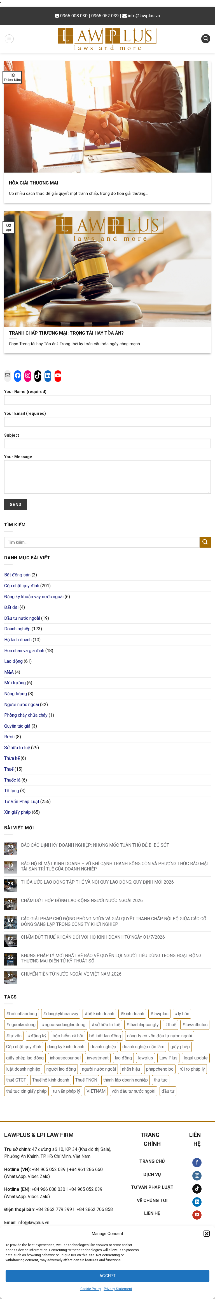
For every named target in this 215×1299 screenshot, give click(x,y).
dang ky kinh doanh (65, 1046)
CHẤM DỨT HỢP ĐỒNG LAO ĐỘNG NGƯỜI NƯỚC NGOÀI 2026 (82, 900)
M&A (9, 672)
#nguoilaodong (21, 1024)
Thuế (8, 769)
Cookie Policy (90, 1289)
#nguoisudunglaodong (63, 1024)
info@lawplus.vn (144, 15)
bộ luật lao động (105, 1035)
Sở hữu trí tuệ (17, 747)
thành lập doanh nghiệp (125, 1080)
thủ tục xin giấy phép (26, 1091)
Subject (11, 435)
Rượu (9, 736)
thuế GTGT (16, 1080)
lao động (123, 1058)
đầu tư (168, 1091)
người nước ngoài (99, 1069)
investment (98, 1058)
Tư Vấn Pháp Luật (21, 801)
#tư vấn (14, 1035)
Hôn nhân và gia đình (24, 650)
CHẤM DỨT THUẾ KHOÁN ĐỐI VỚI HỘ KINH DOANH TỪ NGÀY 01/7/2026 (93, 937)
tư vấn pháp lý (66, 1091)
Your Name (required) (25, 391)
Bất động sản (17, 575)
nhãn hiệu (131, 1069)
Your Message (18, 457)
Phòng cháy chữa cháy (26, 715)
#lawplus (159, 1013)
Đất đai (11, 607)
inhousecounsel (65, 1058)
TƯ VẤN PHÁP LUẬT (152, 1187)
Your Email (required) (25, 413)
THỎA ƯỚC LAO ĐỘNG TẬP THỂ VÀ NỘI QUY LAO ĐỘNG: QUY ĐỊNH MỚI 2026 (97, 882)
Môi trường (15, 682)
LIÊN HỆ (152, 1213)
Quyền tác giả (17, 726)
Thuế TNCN (86, 1080)
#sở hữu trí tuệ (106, 1024)
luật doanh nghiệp (23, 1069)
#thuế (170, 1024)
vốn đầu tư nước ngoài (133, 1091)
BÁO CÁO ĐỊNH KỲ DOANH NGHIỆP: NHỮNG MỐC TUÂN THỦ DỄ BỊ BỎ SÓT (95, 845)
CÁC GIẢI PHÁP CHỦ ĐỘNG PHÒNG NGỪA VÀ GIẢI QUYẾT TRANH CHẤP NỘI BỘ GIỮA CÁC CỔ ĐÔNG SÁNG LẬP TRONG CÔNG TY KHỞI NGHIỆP (113, 921)
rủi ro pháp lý (192, 1069)
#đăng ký (37, 1035)
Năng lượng (15, 693)
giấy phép (180, 1046)
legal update (196, 1058)
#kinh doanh (132, 1013)
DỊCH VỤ (152, 1174)
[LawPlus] (107, 39)
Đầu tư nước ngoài (22, 618)
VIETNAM (96, 1091)
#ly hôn (182, 1013)
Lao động (13, 661)
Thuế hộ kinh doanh (50, 1080)
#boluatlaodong (21, 1013)
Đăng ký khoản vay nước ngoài (34, 596)
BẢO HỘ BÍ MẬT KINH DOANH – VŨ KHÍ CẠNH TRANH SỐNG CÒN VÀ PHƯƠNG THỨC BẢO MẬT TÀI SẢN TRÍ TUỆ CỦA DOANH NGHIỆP (115, 866)
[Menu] (9, 38)
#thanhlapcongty (142, 1024)
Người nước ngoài (21, 704)
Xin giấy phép (17, 812)
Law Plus (168, 1058)
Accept (107, 1275)
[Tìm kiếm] (205, 38)
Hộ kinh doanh (18, 639)
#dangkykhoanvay (60, 1013)
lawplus (145, 1058)
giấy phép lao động (25, 1058)
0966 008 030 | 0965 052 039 (90, 15)
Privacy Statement (118, 1289)
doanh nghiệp (103, 1046)
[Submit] (205, 542)
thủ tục (160, 1080)
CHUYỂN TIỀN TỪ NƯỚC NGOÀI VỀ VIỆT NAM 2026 (71, 974)
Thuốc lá (12, 780)
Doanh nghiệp (17, 628)
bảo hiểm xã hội (68, 1035)
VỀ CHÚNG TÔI (152, 1200)
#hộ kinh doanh (99, 1013)
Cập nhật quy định (21, 585)
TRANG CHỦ (152, 1161)
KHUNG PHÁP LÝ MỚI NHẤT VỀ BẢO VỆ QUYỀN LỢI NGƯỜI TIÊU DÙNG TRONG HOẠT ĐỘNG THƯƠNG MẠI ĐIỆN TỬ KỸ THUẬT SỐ (111, 958)
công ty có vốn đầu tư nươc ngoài (159, 1035)
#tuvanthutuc (194, 1024)
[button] (206, 1233)
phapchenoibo (160, 1069)
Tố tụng (11, 790)
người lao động (61, 1069)
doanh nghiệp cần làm (143, 1046)
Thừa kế (12, 758)
